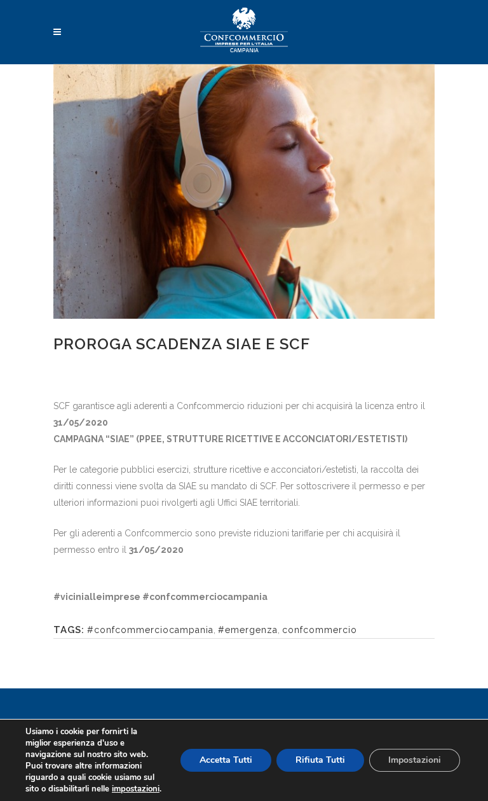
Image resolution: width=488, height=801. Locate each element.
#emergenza (248, 630)
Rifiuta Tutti (320, 760)
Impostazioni (414, 760)
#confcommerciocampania (150, 630)
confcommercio (319, 630)
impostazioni (135, 789)
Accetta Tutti (226, 760)
